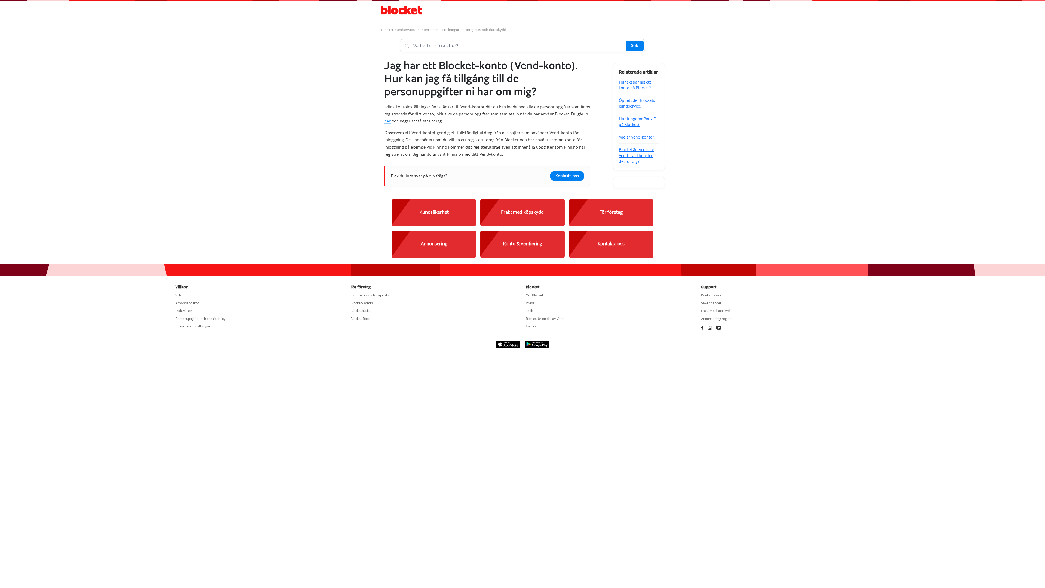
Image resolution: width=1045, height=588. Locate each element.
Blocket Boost (361, 319)
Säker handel (711, 303)
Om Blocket (534, 295)
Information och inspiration (371, 295)
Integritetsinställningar (192, 326)
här (387, 121)
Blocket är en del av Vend (545, 319)
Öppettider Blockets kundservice (637, 103)
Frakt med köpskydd (716, 311)
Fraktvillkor (183, 311)
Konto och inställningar (440, 29)
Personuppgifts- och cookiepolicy (200, 319)
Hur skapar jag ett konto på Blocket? (635, 85)
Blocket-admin (362, 303)
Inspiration (534, 326)
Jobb (529, 311)
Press (530, 303)
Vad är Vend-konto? (636, 137)
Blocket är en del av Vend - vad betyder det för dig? (636, 155)
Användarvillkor (187, 303)
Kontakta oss (567, 175)
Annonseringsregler (716, 319)
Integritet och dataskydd (486, 29)
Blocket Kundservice (398, 29)
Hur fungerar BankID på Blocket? (638, 122)
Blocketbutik (360, 311)
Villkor (180, 295)
